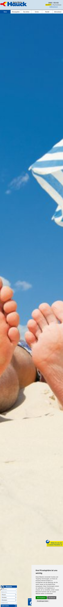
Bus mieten (26, 12)
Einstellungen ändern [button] (42, 601)
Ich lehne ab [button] (52, 597)
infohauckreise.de (53, 7)
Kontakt (47, 12)
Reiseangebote (16, 12)
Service (37, 12)
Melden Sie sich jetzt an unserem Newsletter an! (54, 544)
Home (5, 12)
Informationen (57, 12)
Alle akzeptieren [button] (41, 597)
